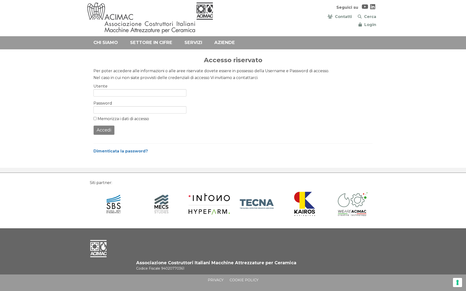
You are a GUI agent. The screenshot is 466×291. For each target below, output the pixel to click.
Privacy (216, 280)
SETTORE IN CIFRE (151, 42)
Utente (100, 86)
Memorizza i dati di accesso (123, 118)
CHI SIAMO (105, 42)
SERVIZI (193, 42)
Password (101, 103)
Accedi (104, 130)
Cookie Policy (244, 280)
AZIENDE (224, 42)
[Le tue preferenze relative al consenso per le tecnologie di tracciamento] (457, 282)
